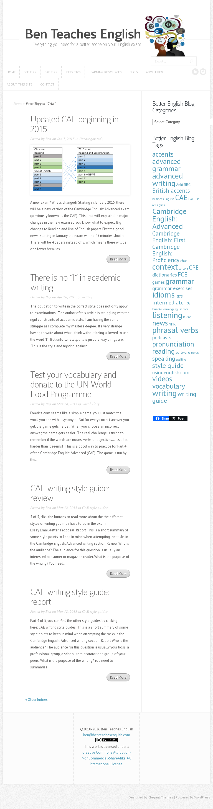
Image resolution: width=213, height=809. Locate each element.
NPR (172, 324)
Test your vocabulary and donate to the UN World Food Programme (73, 384)
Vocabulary (91, 403)
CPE (194, 267)
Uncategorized (90, 138)
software (183, 352)
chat (183, 260)
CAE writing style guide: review (70, 493)
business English (163, 199)
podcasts (161, 337)
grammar (180, 281)
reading (163, 351)
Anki (179, 184)
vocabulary (168, 386)
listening (167, 315)
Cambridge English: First (169, 237)
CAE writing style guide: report (70, 597)
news (160, 322)
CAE (181, 197)
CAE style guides (95, 507)
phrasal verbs (175, 330)
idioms (163, 295)
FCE (182, 274)
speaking (163, 358)
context (165, 266)
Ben (48, 138)
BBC (187, 184)
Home (18, 103)
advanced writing (167, 179)
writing (164, 393)
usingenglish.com (170, 372)
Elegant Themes (160, 797)
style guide (168, 365)
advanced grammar (166, 165)
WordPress (202, 797)
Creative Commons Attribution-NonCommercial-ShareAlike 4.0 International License (106, 758)
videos (162, 378)
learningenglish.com (175, 309)
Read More (118, 259)
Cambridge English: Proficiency (166, 253)
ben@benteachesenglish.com (106, 735)
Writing (87, 296)
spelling (181, 359)
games (158, 282)
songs (195, 353)
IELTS (179, 296)
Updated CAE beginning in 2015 (74, 124)
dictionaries (164, 275)
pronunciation (173, 343)
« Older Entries (36, 699)
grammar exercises (172, 288)
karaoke (157, 309)
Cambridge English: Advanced (169, 218)
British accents (171, 190)
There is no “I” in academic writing (75, 282)
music (187, 317)
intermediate (168, 302)
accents (163, 154)
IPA (187, 303)
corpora (183, 268)
